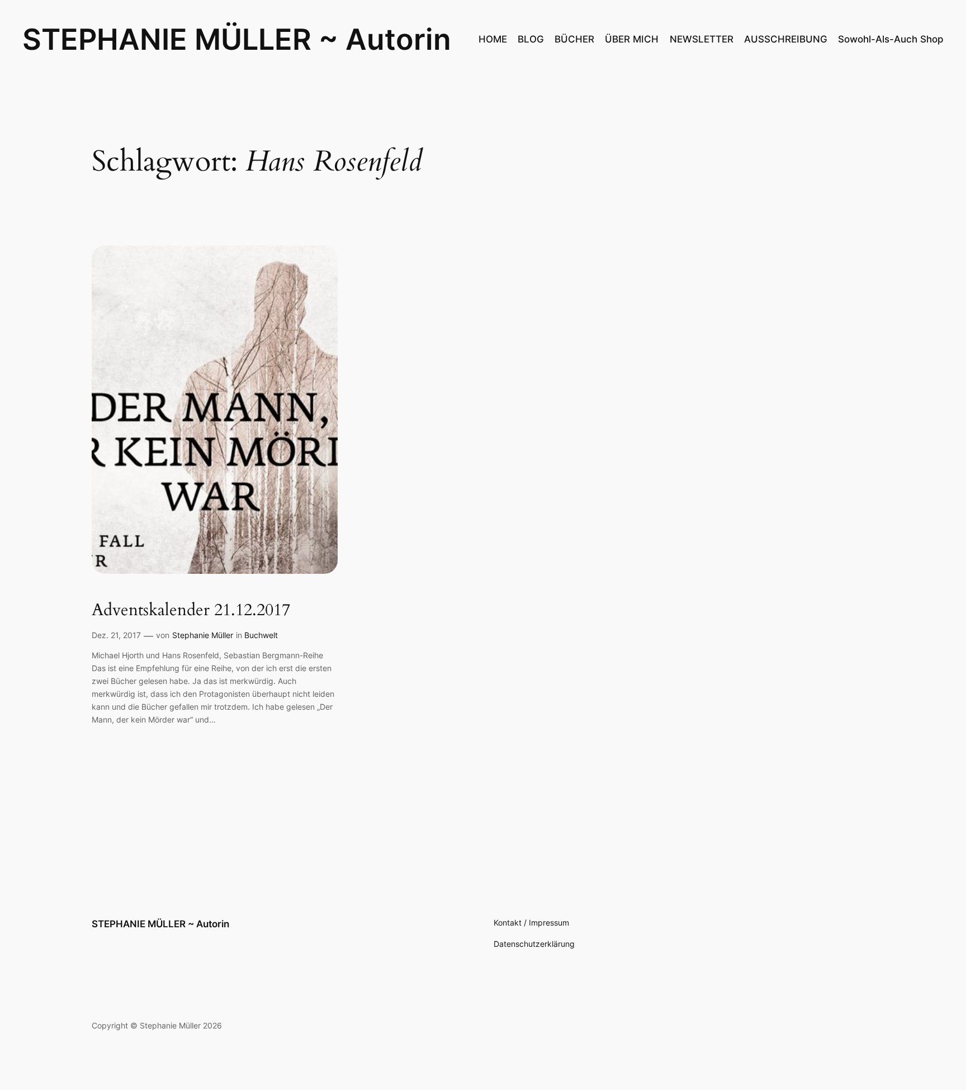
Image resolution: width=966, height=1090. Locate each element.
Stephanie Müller (202, 635)
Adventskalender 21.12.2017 (191, 611)
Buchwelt (261, 635)
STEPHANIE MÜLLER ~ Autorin (236, 39)
